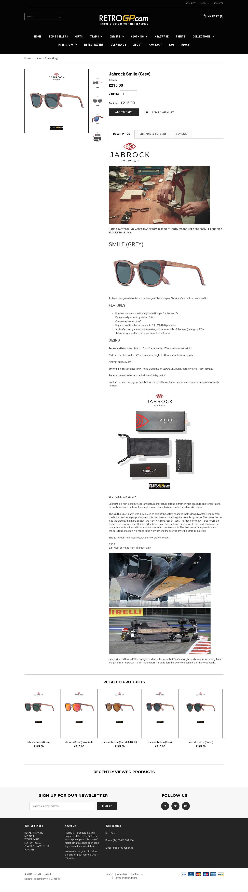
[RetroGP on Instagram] (185, 805)
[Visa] (183, 874)
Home (27, 58)
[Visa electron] (191, 874)
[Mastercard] (198, 874)
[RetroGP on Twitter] (175, 805)
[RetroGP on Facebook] (164, 805)
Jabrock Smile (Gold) (43, 742)
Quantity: (114, 93)
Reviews (181, 133)
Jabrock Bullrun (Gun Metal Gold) (164, 742)
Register (219, 3)
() (216, 16)
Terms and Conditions (125, 877)
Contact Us (137, 874)
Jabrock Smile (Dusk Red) (124, 742)
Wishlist (191, 3)
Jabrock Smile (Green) (83, 742)
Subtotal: (114, 103)
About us (122, 874)
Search (109, 874)
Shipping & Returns (153, 133)
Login (203, 3)
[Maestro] (206, 874)
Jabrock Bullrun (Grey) (205, 742)
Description (121, 133)
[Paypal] (221, 874)
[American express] (213, 874)
